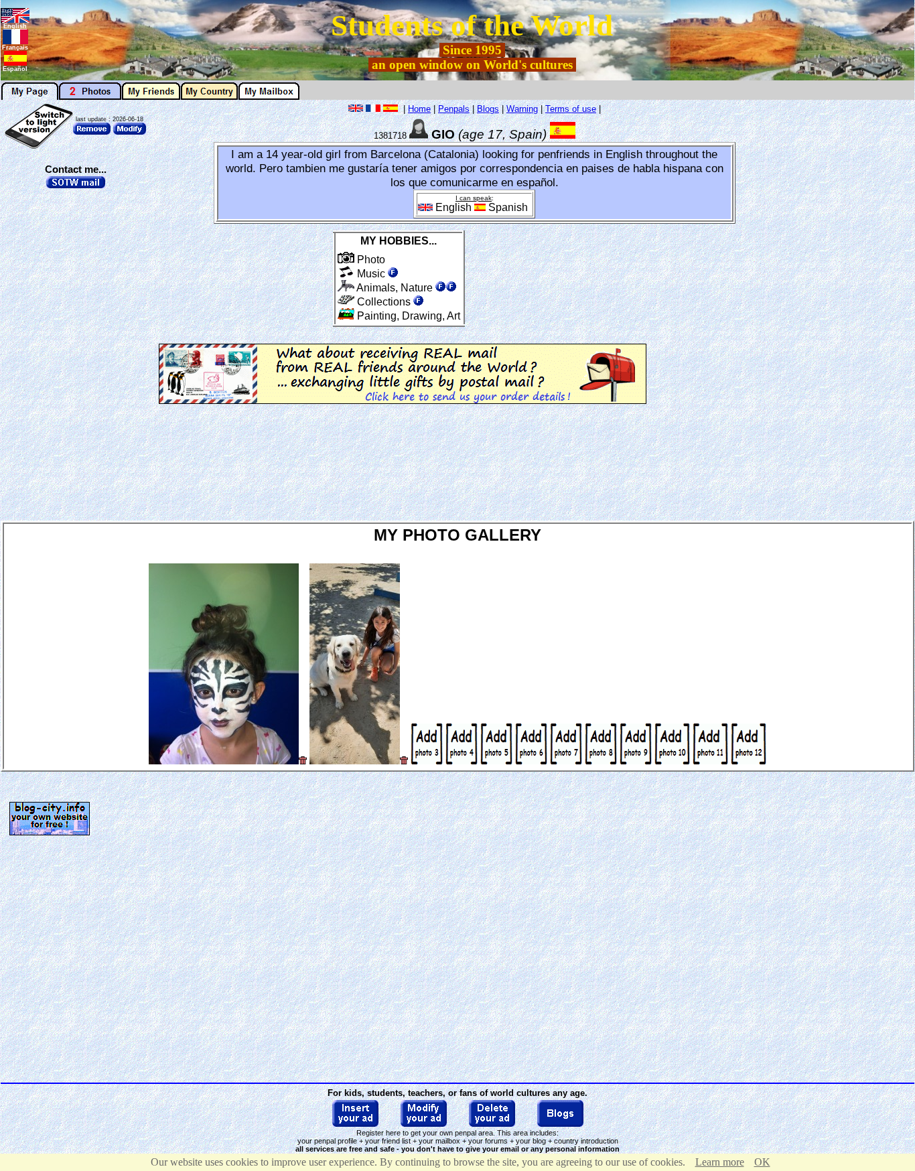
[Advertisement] (858, 303)
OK (762, 1162)
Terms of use (570, 109)
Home (419, 109)
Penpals (454, 109)
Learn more (719, 1162)
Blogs (488, 109)
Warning (522, 109)
